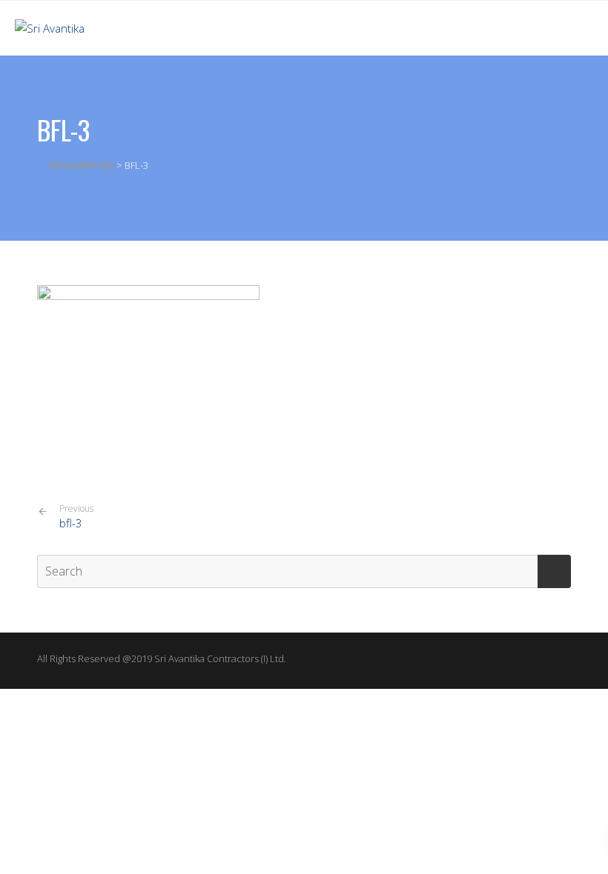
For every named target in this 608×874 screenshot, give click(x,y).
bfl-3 (76, 516)
